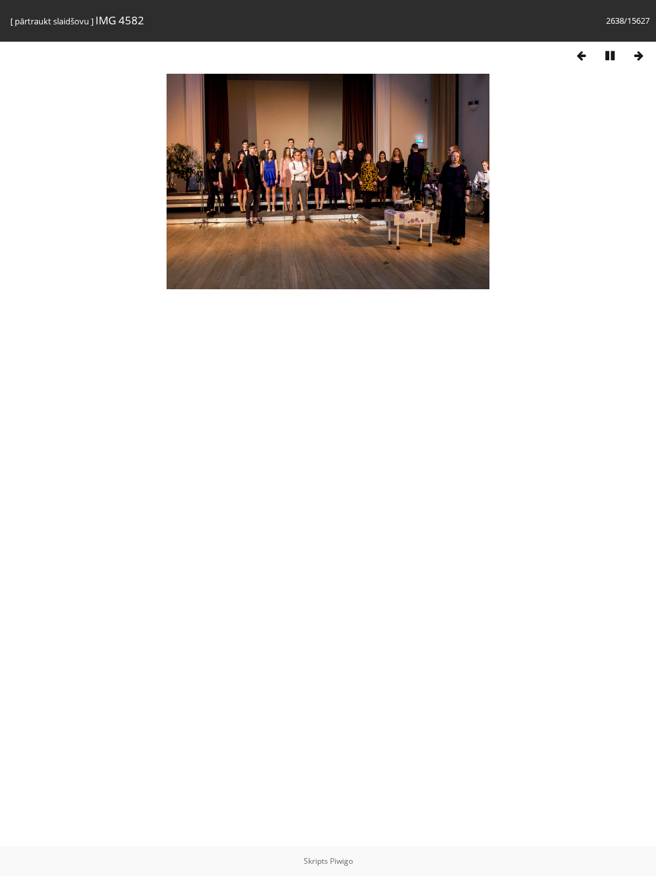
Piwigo (341, 860)
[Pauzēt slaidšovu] (609, 55)
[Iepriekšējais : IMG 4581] (581, 55)
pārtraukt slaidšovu (52, 21)
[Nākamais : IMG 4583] (638, 55)
